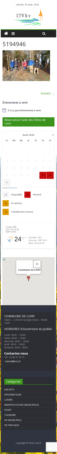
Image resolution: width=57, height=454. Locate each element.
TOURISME (10, 414)
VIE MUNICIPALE (13, 420)
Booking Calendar (13, 188)
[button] (28, 278)
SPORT (8, 409)
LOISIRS (8, 399)
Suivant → (47, 93)
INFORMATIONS (12, 394)
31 (7, 182)
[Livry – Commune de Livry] (28, 10)
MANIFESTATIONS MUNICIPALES (21, 404)
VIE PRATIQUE (11, 425)
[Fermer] (37, 264)
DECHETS (9, 389)
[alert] (28, 110)
